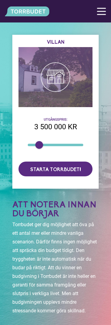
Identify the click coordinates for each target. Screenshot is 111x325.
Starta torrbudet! (55, 169)
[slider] (39, 145)
